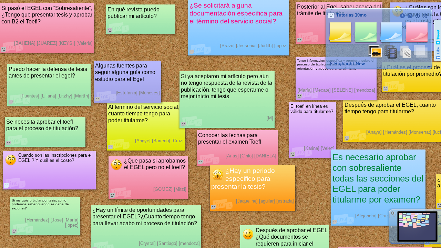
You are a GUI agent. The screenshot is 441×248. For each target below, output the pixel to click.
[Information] (402, 16)
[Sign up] (425, 16)
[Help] (410, 16)
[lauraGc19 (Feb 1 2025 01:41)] (6, 185)
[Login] (417, 16)
